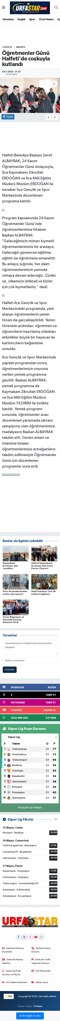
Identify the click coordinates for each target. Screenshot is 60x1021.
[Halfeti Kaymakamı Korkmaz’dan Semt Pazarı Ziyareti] (44, 553)
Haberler (7, 47)
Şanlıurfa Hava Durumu (41, 950)
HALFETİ (20, 47)
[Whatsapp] (41, 937)
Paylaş (9, 116)
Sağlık (21, 19)
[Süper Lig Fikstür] (55, 819)
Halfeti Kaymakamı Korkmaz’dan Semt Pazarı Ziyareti (42, 566)
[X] (24, 937)
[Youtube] (35, 937)
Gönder (9, 669)
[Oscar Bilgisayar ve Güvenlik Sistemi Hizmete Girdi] (16, 607)
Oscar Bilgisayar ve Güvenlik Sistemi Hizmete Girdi (13, 620)
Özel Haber (46, 19)
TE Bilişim (38, 1006)
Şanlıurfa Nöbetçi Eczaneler (13, 950)
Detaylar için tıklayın (30, 807)
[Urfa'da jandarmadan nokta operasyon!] (16, 581)
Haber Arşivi (42, 982)
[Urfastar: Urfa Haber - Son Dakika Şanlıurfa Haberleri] (30, 7)
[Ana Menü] (3, 7)
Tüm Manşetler (43, 971)
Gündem (8, 19)
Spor (32, 19)
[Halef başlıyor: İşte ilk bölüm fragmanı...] (44, 581)
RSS (10, 996)
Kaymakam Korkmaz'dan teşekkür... (10, 566)
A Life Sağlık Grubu (30, 1016)
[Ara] (56, 8)
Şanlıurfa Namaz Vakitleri (12, 961)
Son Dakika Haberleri (16, 982)
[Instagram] (30, 937)
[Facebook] (18, 937)
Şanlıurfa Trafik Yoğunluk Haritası (40, 961)
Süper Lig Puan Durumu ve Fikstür (11, 973)
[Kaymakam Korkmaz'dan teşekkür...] (16, 553)
